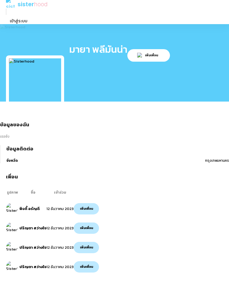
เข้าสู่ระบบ (18, 21)
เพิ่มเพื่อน (86, 208)
